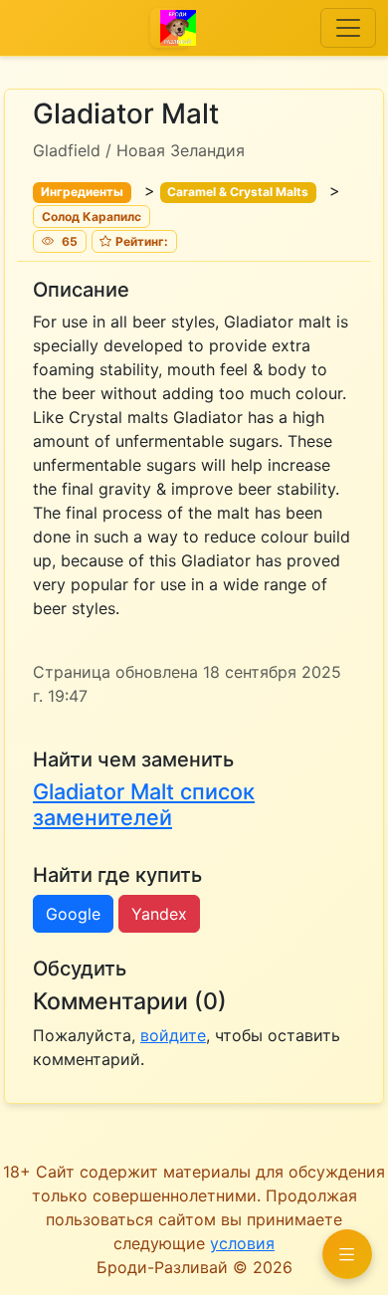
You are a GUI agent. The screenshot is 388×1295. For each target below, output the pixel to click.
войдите (173, 1035)
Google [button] (73, 914)
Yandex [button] (159, 914)
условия (242, 1243)
